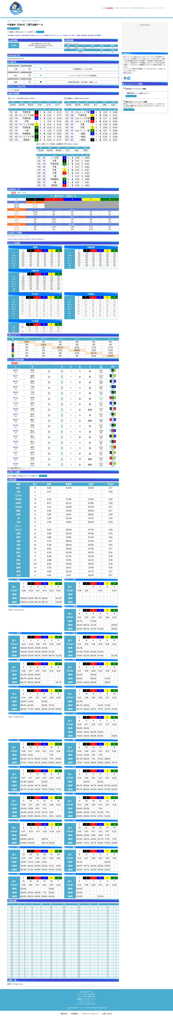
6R (44, 173)
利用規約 (74, 1014)
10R (72, 115)
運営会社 (64, 1014)
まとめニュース (149, 8)
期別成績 (91, 35)
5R (72, 124)
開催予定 (136, 8)
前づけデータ (54, 35)
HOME (9, 21)
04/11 (15, 452)
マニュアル (80, 1004)
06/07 (15, 420)
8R (72, 140)
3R (72, 118)
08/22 (15, 370)
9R (16, 112)
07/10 (15, 403)
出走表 (104, 8)
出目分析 (122, 8)
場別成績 (84, 35)
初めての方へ (127, 73)
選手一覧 (109, 8)
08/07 (15, 387)
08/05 (15, 392)
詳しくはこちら (131, 96)
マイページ (162, 8)
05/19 (15, 425)
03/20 (15, 464)
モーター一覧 (129, 8)
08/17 (15, 376)
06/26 (15, 409)
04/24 (15, 447)
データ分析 (116, 8)
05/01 (15, 436)
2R (16, 115)
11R (16, 118)
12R (16, 133)
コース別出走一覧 (65, 35)
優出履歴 (98, 35)
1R (72, 112)
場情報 (142, 8)
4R (16, 137)
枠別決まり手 (34, 35)
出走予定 (17, 35)
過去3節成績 (25, 35)
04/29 (15, 442)
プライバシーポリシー (90, 1014)
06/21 (15, 414)
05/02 (15, 431)
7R (16, 121)
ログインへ (40, 32)
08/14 (15, 381)
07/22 (15, 398)
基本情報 (10, 35)
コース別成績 (44, 35)
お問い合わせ (91, 1004)
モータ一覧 (82, 997)
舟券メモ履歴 (76, 35)
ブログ (156, 8)
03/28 (15, 458)
